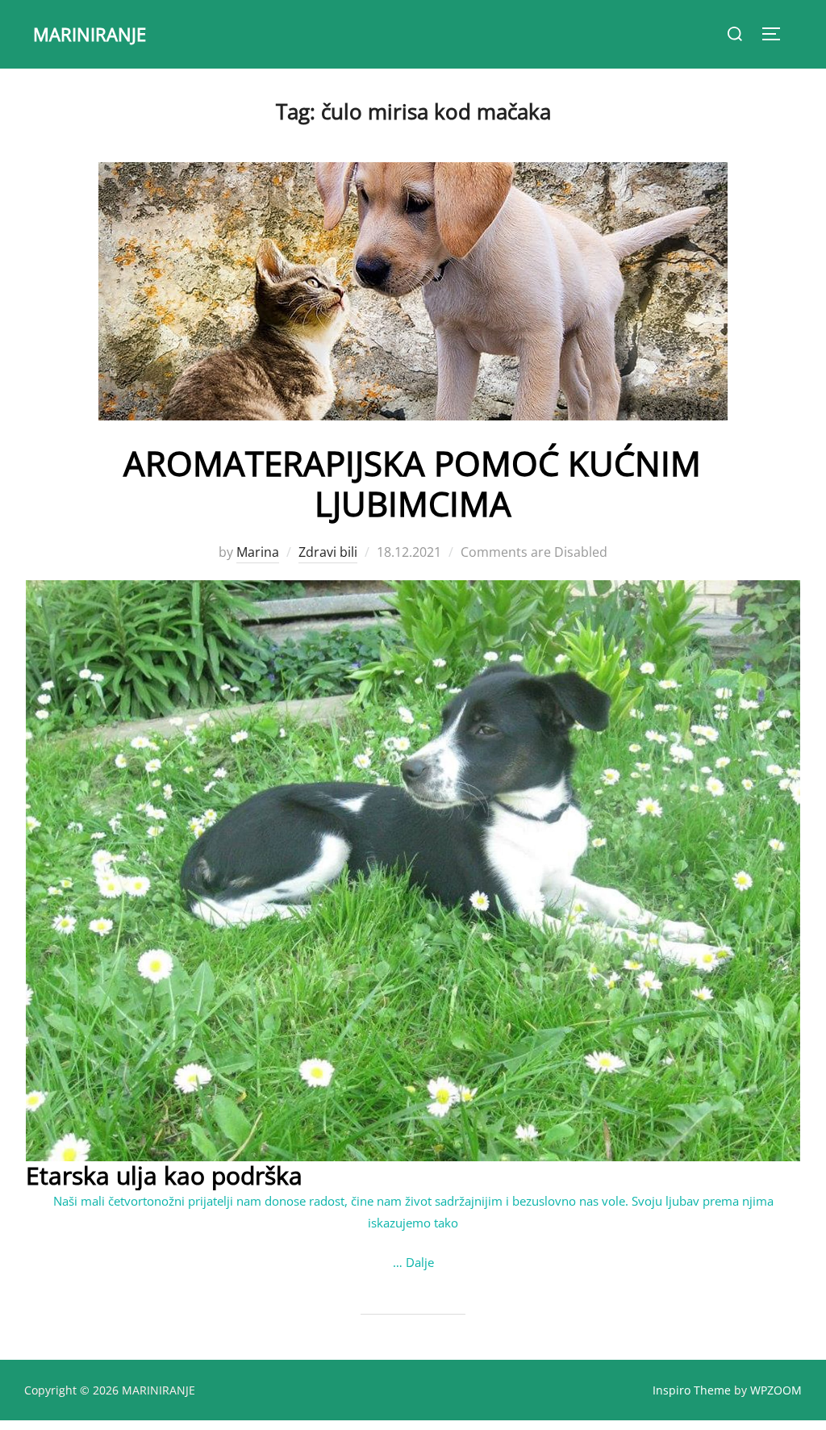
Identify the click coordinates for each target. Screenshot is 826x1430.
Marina (257, 552)
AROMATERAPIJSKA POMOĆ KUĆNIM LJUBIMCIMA (412, 483)
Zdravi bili (327, 552)
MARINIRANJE (89, 34)
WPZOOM (776, 1390)
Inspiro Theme (692, 1390)
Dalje (420, 1262)
